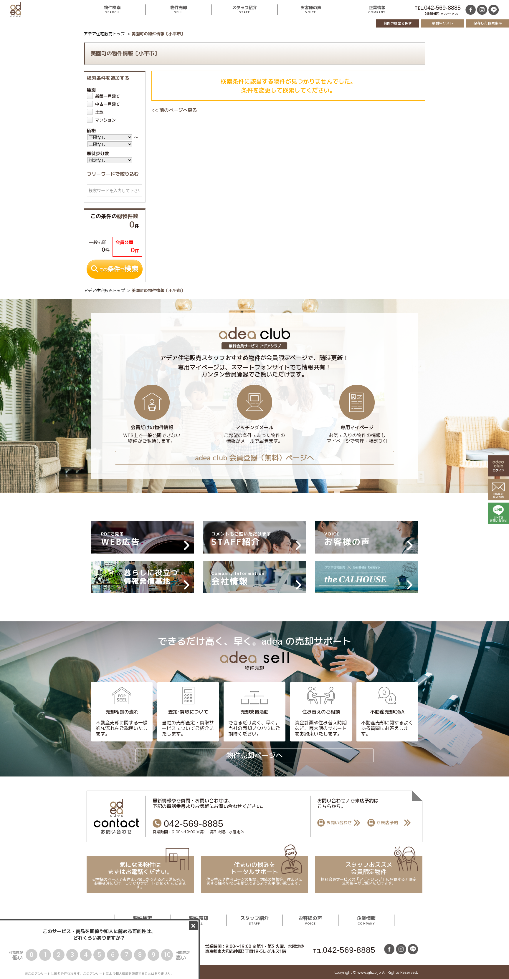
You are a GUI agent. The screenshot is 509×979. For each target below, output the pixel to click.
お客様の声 (310, 10)
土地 (99, 112)
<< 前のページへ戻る (174, 110)
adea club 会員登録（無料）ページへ (254, 458)
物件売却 (178, 10)
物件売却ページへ (254, 755)
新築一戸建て (107, 96)
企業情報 (377, 10)
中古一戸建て (107, 104)
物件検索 (112, 10)
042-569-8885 (442, 7)
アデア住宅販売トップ (104, 33)
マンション (105, 120)
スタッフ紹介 (244, 10)
